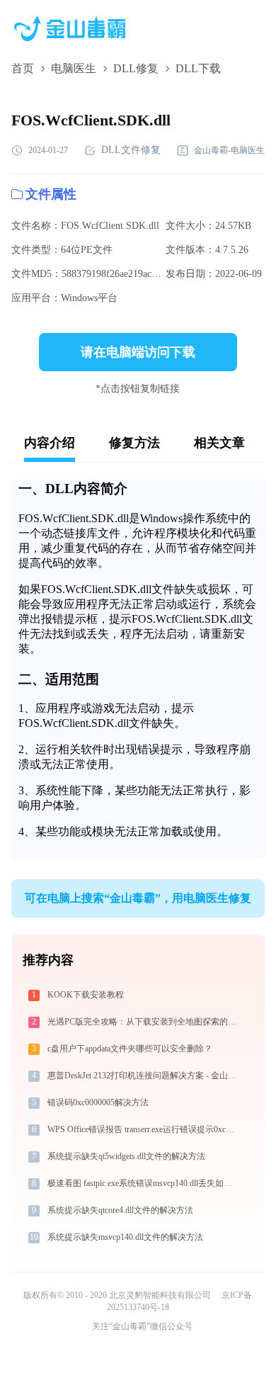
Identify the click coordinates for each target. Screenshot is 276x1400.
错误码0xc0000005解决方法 (98, 1102)
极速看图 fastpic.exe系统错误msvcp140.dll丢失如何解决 (143, 1183)
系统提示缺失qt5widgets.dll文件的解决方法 (126, 1156)
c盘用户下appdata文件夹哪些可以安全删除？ (129, 1049)
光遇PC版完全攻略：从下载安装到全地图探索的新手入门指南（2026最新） (143, 1022)
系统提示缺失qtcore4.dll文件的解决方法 (120, 1210)
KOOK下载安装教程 (85, 995)
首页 (22, 68)
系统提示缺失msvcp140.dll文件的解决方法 (125, 1237)
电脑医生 (73, 68)
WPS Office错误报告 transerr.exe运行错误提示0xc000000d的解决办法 (143, 1129)
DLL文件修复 (131, 150)
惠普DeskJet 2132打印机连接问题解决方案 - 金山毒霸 (143, 1075)
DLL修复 (136, 68)
